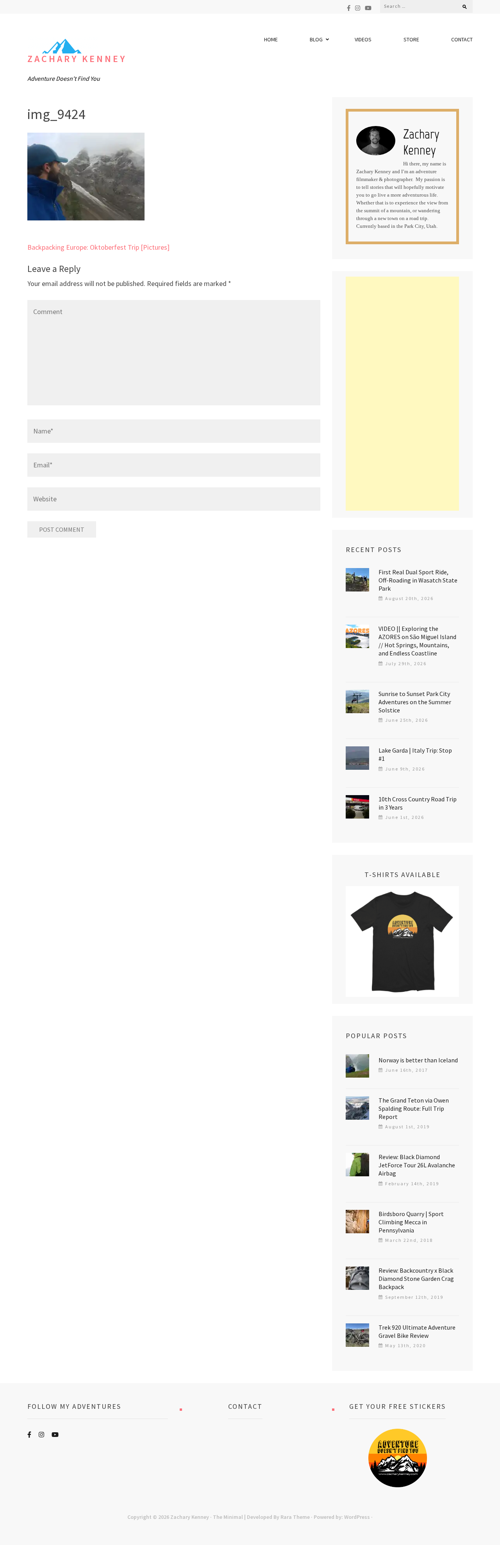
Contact (462, 39)
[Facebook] (348, 8)
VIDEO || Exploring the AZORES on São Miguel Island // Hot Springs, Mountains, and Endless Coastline (417, 641)
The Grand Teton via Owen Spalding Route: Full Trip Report (414, 1108)
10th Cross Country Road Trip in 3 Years (418, 803)
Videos (363, 39)
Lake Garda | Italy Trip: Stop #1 (415, 754)
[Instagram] (357, 8)
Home (271, 39)
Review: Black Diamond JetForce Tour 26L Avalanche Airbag (417, 1165)
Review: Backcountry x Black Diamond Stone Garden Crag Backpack (416, 1278)
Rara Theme (295, 1516)
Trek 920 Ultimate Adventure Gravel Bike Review (417, 1331)
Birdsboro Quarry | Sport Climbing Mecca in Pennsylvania (411, 1222)
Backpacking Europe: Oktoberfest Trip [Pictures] (98, 247)
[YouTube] (368, 8)
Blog (316, 39)
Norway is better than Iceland (418, 1060)
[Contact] (245, 1458)
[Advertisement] (402, 394)
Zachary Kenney (77, 58)
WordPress (357, 1516)
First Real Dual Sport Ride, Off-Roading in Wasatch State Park (418, 580)
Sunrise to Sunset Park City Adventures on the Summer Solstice (415, 702)
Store (411, 39)
